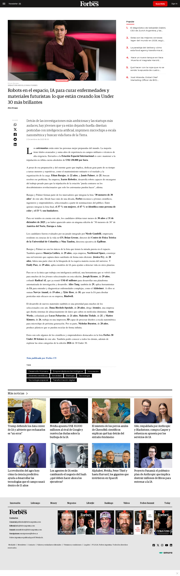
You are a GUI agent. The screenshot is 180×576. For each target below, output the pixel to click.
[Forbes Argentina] (90, 3)
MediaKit (11, 545)
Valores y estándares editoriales (49, 545)
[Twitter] (15, 129)
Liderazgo (35, 503)
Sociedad (56, 375)
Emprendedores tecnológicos (68, 371)
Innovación (93, 371)
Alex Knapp (13, 108)
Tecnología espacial (38, 380)
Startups (70, 375)
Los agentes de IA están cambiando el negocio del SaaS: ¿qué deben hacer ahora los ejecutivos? (68, 476)
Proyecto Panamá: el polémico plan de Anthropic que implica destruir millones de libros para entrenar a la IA (152, 476)
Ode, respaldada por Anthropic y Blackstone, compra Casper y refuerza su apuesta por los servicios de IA (152, 432)
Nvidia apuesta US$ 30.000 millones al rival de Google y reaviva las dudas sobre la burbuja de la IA (66, 432)
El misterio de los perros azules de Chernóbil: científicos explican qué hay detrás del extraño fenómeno (110, 432)
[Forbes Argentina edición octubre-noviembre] (143, 523)
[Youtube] (166, 545)
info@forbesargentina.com (25, 526)
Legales (87, 545)
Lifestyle (90, 503)
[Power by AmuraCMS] (165, 553)
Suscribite (160, 4)
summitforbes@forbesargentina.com (28, 530)
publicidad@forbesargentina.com (29, 522)
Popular (130, 21)
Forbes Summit (147, 503)
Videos (126, 503)
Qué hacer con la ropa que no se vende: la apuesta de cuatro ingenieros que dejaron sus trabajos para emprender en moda (147, 69)
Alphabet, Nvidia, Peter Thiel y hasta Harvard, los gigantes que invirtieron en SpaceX (110, 474)
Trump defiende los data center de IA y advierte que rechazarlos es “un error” (26, 430)
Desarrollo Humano (38, 371)
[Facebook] (15, 134)
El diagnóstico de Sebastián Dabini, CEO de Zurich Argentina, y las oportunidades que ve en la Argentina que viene (148, 29)
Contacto (31, 545)
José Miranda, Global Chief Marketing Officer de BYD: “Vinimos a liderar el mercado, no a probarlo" (147, 78)
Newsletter (22, 545)
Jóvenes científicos (37, 375)
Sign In (174, 4)
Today (167, 503)
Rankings (108, 503)
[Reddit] (15, 139)
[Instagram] (162, 545)
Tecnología (84, 375)
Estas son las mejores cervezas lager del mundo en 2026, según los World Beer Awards (148, 39)
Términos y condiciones (73, 545)
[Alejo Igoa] (105, 523)
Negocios (71, 503)
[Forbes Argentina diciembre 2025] (124, 523)
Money (53, 503)
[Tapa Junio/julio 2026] (66, 523)
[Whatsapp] (15, 124)
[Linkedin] (15, 144)
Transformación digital (64, 380)
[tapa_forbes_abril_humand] (86, 523)
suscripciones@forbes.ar (29, 534)
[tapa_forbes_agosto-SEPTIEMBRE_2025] (162, 523)
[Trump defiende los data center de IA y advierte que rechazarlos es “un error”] (27, 410)
